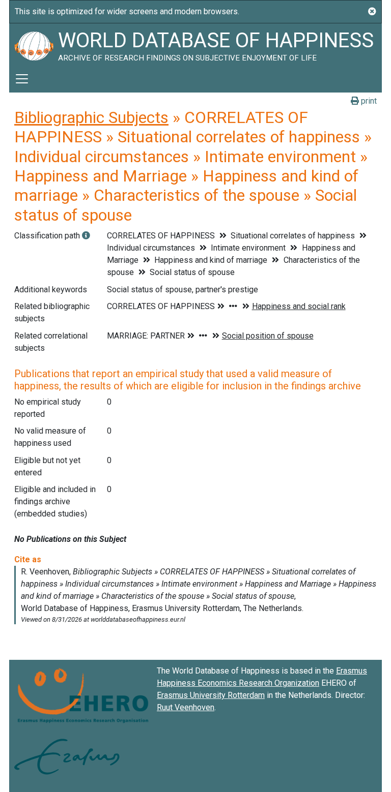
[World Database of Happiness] (33, 44)
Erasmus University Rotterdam (211, 695)
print (368, 101)
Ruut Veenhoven (185, 707)
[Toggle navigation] (22, 78)
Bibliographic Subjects (91, 117)
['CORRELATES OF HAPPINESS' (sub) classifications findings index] (86, 235)
